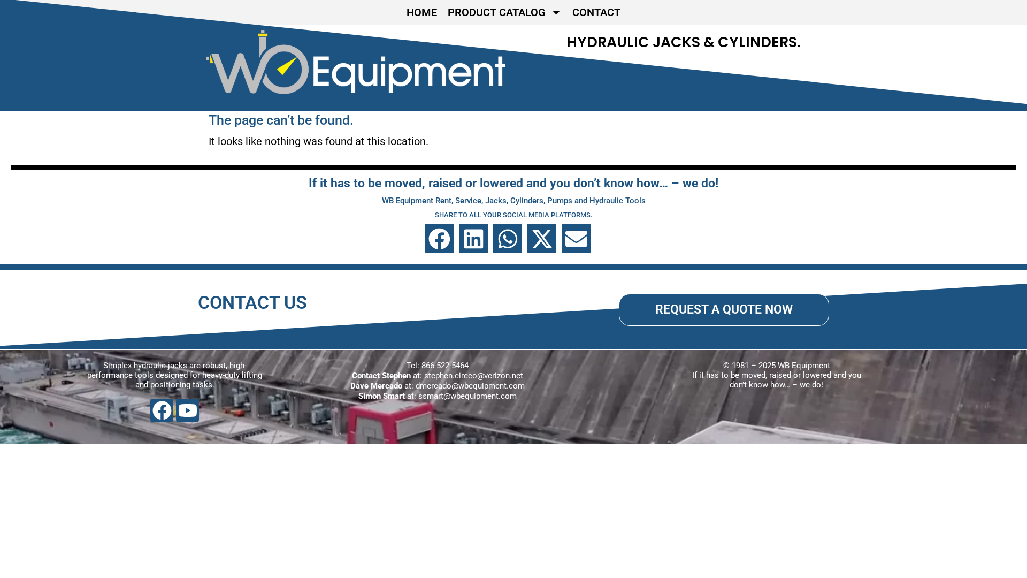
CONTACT (596, 12)
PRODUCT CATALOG (497, 12)
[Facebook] (161, 410)
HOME (422, 12)
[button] (439, 238)
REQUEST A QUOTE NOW (724, 309)
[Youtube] (187, 410)
